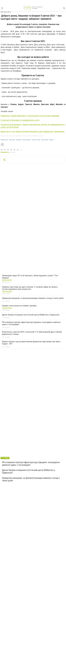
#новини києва (4, 140)
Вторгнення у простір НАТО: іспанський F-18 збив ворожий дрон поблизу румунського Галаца (32, 333)
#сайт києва (12, 140)
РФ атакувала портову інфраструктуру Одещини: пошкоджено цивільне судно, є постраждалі (31, 323)
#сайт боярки (44, 140)
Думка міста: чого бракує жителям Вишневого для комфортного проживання (32, 131)
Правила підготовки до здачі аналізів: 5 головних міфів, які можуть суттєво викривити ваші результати (30, 288)
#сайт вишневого (26, 140)
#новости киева (36, 140)
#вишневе (18, 140)
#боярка (51, 140)
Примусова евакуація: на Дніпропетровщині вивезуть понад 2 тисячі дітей (32, 298)
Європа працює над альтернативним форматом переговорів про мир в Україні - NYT (31, 342)
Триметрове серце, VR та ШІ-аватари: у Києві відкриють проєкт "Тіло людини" (30, 276)
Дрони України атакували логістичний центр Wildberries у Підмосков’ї (30, 315)
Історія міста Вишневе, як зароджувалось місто (20, 120)
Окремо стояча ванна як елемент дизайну (19, 306)
